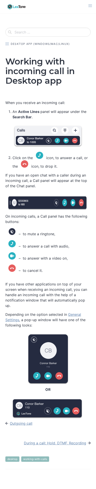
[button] (90, 6)
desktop (12, 459)
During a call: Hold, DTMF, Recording (55, 443)
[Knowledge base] (16, 6)
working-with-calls (35, 459)
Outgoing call (21, 423)
